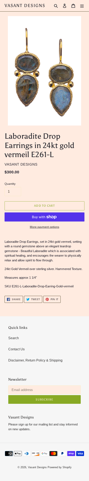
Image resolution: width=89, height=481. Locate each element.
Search (13, 338)
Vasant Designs (25, 5)
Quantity (10, 183)
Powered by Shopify (60, 467)
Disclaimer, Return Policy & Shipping (35, 360)
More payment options (44, 227)
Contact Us (16, 349)
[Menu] (82, 5)
